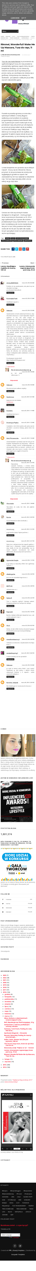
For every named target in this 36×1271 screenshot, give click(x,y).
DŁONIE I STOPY (28, 1197)
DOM (3, 1200)
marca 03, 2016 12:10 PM (27, 462)
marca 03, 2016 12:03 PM (27, 517)
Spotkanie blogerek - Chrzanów (15, 1033)
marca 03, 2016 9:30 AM (28, 372)
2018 (4, 987)
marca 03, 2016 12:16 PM (27, 529)
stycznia (8, 1062)
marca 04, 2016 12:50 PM (27, 682)
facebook (19, 899)
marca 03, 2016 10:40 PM (27, 653)
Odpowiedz (10, 293)
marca (7, 1016)
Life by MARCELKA (12, 283)
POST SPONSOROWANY (23, 36)
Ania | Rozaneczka (12, 438)
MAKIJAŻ (8, 36)
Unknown (9, 310)
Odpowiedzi (11, 366)
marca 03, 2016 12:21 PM (27, 541)
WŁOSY (10, 1212)
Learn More (15, 18)
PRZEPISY (31, 1206)
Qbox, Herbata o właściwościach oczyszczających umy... (15, 1019)
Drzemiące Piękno (12, 423)
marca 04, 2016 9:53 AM (28, 665)
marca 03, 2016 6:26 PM (28, 598)
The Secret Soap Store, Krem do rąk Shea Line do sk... (19, 1044)
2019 (4, 985)
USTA (3, 1212)
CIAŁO (19, 1197)
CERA (12, 1197)
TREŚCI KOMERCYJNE (7, 240)
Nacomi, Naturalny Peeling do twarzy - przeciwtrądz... (18, 1036)
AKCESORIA (5, 1197)
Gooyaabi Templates (18, 1254)
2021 (4, 980)
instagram (19, 907)
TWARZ (31, 1209)
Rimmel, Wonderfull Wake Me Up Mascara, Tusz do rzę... (19, 1055)
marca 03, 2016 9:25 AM (28, 310)
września (8, 1001)
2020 (4, 982)
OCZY (13, 36)
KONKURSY (27, 1200)
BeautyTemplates (18, 1250)
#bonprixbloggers (15, 1191)
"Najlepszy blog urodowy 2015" (22, 1080)
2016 (4, 992)
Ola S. (8, 625)
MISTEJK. (9, 586)
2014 (4, 1067)
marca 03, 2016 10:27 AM (27, 397)
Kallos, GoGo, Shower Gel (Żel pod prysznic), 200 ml (16, 1040)
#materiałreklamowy (8, 1194)
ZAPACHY (28, 1212)
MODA (11, 1203)
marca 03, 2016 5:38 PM (28, 586)
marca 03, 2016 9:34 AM (28, 385)
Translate (16, 1237)
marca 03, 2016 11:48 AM (27, 503)
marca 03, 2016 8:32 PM (28, 625)
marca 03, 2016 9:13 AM (28, 298)
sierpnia (8, 1004)
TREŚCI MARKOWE (15, 38)
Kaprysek (9, 612)
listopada (8, 997)
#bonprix (4, 1191)
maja (7, 1011)
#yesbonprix (28, 1194)
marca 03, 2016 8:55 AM (28, 283)
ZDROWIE (5, 1215)
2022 (4, 978)
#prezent (19, 1194)
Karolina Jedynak (12, 682)
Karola (8, 517)
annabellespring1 (12, 653)
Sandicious (10, 397)
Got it (23, 18)
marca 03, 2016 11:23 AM (27, 422)
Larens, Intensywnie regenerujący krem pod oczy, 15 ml (18, 1051)
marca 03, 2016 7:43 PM (28, 611)
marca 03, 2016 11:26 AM (27, 438)
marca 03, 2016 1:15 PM (28, 560)
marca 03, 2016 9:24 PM (28, 639)
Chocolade (10, 503)
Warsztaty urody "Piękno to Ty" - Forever (19, 1048)
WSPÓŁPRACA (25, 38)
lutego (7, 1059)
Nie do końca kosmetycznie (20, 370)
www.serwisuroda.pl (11, 1082)
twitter (19, 903)
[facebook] (15, 1246)
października (9, 999)
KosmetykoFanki (11, 298)
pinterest (19, 912)
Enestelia (9, 411)
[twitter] (20, 1246)
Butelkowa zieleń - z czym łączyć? (14, 1225)
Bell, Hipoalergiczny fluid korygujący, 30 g (19, 1022)
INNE (19, 1200)
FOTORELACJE (12, 1200)
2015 (4, 1065)
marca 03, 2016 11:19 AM (27, 410)
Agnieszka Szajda (12, 560)
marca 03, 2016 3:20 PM (28, 574)
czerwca (8, 1009)
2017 (4, 990)
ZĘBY (11, 1215)
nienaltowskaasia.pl (13, 639)
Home (2, 36)
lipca (6, 1006)
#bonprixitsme (28, 1191)
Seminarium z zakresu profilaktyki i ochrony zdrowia (17, 1025)
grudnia (8, 994)
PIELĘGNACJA (6, 1206)
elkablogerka (10, 574)
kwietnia (8, 1014)
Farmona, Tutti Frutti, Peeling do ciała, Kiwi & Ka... (18, 1029)
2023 (4, 975)
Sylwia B (9, 598)
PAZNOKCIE (25, 1203)
